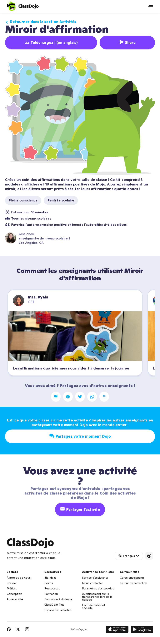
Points (48, 583)
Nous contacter (92, 583)
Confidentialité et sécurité (93, 606)
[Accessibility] (149, 556)
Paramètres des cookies (98, 588)
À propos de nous (19, 577)
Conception (14, 594)
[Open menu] (151, 6)
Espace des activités (57, 610)
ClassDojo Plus (54, 604)
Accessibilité (15, 599)
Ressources (52, 588)
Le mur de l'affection (133, 583)
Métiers (12, 588)
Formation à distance (58, 599)
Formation (51, 594)
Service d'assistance (95, 577)
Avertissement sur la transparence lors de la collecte (97, 596)
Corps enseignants (132, 577)
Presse (11, 583)
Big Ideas (50, 577)
